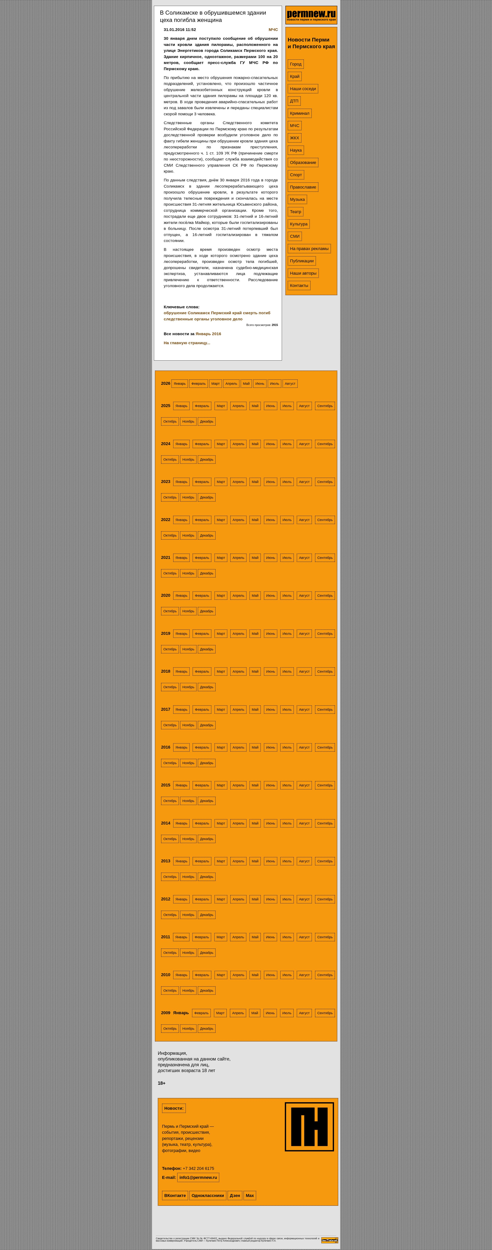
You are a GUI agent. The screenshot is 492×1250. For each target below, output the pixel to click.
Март (215, 384)
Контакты (299, 285)
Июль (274, 384)
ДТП (294, 101)
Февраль (198, 384)
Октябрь (170, 421)
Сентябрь (325, 406)
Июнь (259, 384)
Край (294, 76)
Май (246, 384)
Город (296, 64)
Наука (296, 150)
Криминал (299, 113)
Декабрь (206, 421)
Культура (299, 224)
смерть (250, 313)
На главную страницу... (187, 343)
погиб (264, 313)
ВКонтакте (175, 1195)
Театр (295, 211)
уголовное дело (226, 319)
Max (250, 1195)
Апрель (231, 384)
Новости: (174, 1108)
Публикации (302, 260)
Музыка (297, 199)
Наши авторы (303, 273)
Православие (303, 187)
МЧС (294, 125)
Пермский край (226, 313)
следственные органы (186, 319)
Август (290, 384)
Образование (303, 162)
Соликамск (199, 313)
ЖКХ (294, 137)
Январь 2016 (208, 334)
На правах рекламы (309, 248)
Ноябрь (188, 421)
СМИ (295, 236)
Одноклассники (208, 1195)
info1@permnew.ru (198, 1177)
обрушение (175, 313)
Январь (180, 384)
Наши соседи (303, 88)
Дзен (235, 1195)
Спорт (296, 174)
